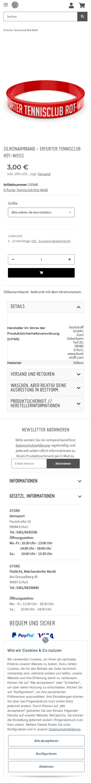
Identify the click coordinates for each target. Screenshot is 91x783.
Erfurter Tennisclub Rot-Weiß (26, 189)
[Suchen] (82, 16)
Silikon (78, 363)
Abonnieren (63, 463)
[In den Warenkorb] (41, 273)
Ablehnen (46, 766)
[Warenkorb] (81, 6)
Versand (44, 173)
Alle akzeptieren (46, 741)
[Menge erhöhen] (69, 259)
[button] (71, 6)
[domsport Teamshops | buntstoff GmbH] (15, 5)
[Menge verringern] (13, 259)
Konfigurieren (46, 753)
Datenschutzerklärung (33, 445)
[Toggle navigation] (6, 3)
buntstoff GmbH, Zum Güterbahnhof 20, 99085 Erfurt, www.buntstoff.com (75, 342)
